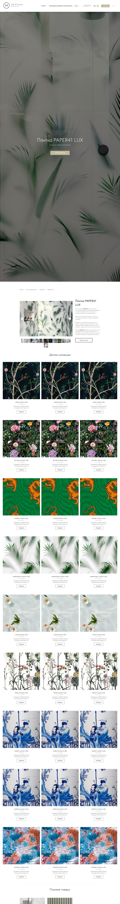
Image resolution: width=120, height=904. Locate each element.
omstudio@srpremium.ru (86, 6)
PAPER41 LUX (50, 289)
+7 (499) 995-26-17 (87, 5)
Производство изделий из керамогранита (60, 5)
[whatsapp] (98, 6)
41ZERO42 (42, 289)
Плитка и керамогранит (31, 289)
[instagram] (95, 6)
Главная (21, 289)
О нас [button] (76, 5)
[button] (83, 340)
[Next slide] (70, 319)
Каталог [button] (43, 5)
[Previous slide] (22, 319)
